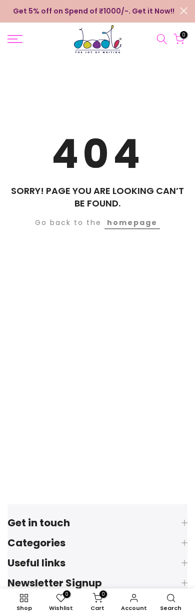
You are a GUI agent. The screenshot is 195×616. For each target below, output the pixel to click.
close (184, 11)
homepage (132, 223)
